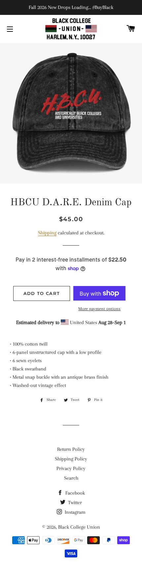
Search (71, 478)
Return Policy (71, 449)
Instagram (74, 512)
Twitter (74, 502)
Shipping (47, 233)
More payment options (99, 308)
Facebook (74, 493)
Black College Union (79, 527)
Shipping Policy (71, 459)
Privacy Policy (71, 468)
